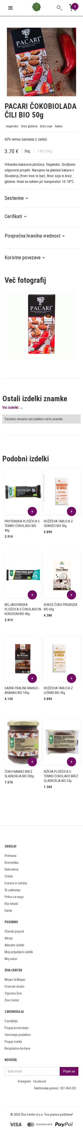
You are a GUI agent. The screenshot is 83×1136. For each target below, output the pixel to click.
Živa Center (12, 1000)
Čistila (9, 876)
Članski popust (14, 931)
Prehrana (10, 856)
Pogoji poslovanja (16, 1028)
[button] (19, 198)
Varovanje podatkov (18, 1035)
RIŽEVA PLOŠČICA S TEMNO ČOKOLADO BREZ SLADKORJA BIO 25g (61, 776)
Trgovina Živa (13, 993)
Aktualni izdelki (14, 945)
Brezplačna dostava (17, 1048)
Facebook (39, 1081)
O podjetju (11, 1021)
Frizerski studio (14, 986)
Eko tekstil (11, 904)
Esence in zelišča (16, 883)
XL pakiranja (12, 890)
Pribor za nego (14, 897)
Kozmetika (11, 862)
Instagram (24, 1081)
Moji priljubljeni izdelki (19, 952)
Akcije (9, 938)
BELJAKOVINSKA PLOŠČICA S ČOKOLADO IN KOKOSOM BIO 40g (23, 609)
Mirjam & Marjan (15, 979)
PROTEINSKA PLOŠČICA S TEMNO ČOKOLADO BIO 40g (22, 525)
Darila (8, 910)
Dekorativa (11, 869)
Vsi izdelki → (12, 407)
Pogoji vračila (13, 1041)
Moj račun (11, 959)
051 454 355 (68, 1088)
